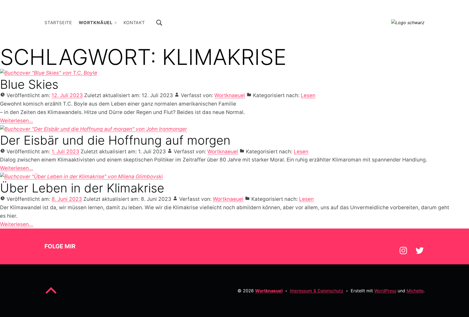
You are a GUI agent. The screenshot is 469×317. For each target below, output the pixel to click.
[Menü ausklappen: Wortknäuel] (115, 22)
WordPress (385, 290)
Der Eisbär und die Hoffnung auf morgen (115, 140)
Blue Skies (29, 84)
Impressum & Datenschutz (316, 290)
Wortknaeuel (229, 95)
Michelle (415, 290)
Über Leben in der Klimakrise (82, 187)
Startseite (58, 22)
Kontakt (134, 22)
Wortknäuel (96, 22)
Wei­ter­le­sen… (16, 121)
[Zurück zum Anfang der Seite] (51, 294)
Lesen (308, 95)
